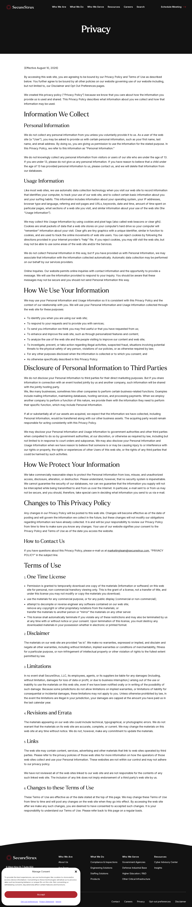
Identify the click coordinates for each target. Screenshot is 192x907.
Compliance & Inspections (103, 862)
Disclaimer (180, 901)
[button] (75, 871)
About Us (63, 862)
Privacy (141, 901)
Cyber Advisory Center (166, 862)
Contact (115, 901)
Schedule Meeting (171, 6)
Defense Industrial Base (134, 867)
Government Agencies (133, 862)
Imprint (58, 902)
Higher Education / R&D (134, 873)
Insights (158, 867)
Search (141, 6)
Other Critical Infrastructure (136, 879)
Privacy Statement (46, 902)
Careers (128, 6)
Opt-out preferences (29, 902)
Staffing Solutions (99, 873)
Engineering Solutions (101, 867)
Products (95, 879)
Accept (41, 894)
